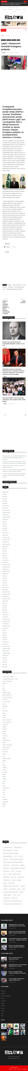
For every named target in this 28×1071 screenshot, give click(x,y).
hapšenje (22, 865)
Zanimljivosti (5, 801)
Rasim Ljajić (10, 287)
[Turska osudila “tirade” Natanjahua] (4, 1040)
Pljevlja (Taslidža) (7, 758)
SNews (3, 52)
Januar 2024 (5, 562)
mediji (10, 874)
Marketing (17, 9)
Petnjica (4, 754)
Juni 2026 (5, 496)
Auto (4, 688)
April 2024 (5, 555)
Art (3, 685)
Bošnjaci (16, 850)
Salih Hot (23, 886)
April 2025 (5, 528)
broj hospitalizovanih (8, 856)
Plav (3, 756)
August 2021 (5, 628)
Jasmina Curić (6, 871)
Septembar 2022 (6, 598)
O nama (4, 9)
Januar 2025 (5, 535)
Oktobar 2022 (6, 596)
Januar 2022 (5, 617)
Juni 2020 (5, 660)
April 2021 (5, 637)
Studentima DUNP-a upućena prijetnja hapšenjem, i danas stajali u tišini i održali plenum (14, 399)
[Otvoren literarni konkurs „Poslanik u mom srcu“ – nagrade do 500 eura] (4, 940)
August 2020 (5, 655)
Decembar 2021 (6, 619)
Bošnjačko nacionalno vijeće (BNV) (10, 853)
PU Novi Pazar (11, 883)
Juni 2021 (5, 632)
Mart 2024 (5, 557)
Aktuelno (8, 35)
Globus (4, 713)
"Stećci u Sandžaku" (7, 681)
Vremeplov (5, 799)
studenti (21, 892)
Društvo (4, 704)
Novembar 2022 (6, 594)
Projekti (4, 770)
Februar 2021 (6, 642)
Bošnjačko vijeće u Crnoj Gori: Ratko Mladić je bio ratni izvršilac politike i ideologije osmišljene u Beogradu (14, 457)
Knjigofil (4, 726)
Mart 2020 (5, 666)
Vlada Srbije (14, 898)
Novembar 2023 (6, 567)
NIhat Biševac (6, 877)
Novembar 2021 (6, 621)
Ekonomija (5, 706)
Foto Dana (5, 710)
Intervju (4, 717)
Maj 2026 (5, 498)
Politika (9, 40)
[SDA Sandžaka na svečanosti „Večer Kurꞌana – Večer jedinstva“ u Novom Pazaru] (16, 1034)
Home (2, 35)
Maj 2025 (5, 526)
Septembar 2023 (6, 571)
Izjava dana (5, 724)
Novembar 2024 (6, 539)
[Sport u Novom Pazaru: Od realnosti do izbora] (4, 959)
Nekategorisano (6, 747)
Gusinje (4, 715)
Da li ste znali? (6, 701)
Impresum (10, 9)
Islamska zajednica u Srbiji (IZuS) (18, 868)
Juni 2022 (5, 605)
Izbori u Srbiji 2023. (7, 722)
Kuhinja (4, 731)
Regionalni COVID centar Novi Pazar (11, 886)
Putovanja (5, 772)
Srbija (18, 40)
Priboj (4, 765)
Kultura (4, 733)
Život (4, 806)
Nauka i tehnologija (7, 745)
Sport (4, 783)
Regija (4, 774)
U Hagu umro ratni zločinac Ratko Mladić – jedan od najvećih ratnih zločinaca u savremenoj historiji (14, 462)
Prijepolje (5, 767)
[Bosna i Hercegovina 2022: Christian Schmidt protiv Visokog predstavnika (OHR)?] (4, 973)
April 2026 (5, 501)
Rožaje (4, 776)
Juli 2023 (4, 576)
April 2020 (5, 664)
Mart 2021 (5, 639)
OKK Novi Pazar (6, 880)
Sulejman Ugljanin (7, 895)
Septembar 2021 (6, 626)
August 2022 (5, 601)
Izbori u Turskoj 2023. (17, 285)
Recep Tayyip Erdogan (19, 287)
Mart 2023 (5, 585)
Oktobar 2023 (6, 569)
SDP (4, 289)
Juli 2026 (4, 494)
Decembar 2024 (6, 537)
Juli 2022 (4, 603)
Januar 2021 (5, 644)
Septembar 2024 (6, 544)
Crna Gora (5, 699)
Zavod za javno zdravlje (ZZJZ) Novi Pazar (12, 904)
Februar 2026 (6, 505)
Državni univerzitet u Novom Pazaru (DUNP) (12, 862)
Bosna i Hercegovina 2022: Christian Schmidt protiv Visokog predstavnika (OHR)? (17, 973)
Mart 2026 (5, 503)
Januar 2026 (5, 508)
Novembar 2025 (6, 512)
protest (5, 883)
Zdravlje (4, 804)
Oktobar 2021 (6, 623)
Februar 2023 (6, 587)
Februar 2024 (6, 560)
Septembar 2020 (6, 653)
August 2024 (5, 546)
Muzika (4, 742)
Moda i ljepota (6, 740)
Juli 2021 (4, 630)
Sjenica (4, 781)
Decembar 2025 (6, 510)
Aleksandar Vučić (18, 847)
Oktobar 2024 (6, 542)
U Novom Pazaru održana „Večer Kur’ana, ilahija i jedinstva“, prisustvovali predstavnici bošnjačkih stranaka (14, 475)
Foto (4, 708)
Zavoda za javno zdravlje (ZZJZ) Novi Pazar (12, 901)
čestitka (9, 285)
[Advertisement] (14, 90)
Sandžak (14, 40)
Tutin (4, 792)
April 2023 (5, 582)
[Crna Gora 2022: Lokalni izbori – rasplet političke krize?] (4, 980)
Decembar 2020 (6, 646)
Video (4, 797)
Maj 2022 (5, 607)
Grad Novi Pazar (14, 865)
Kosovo (5, 874)
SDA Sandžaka (12, 889)
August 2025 (5, 519)
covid (16, 856)
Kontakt (24, 9)
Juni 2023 (5, 578)
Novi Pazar (5, 751)
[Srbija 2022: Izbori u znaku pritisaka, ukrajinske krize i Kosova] (4, 966)
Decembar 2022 (6, 592)
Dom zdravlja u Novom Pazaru (16, 859)
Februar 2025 (6, 533)
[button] (24, 1)
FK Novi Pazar (6, 865)
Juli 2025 (4, 521)
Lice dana (5, 735)
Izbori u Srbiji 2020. (7, 720)
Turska (4, 790)
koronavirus (18, 871)
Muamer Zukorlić (16, 874)
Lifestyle (4, 738)
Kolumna (5, 729)
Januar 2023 (5, 589)
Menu (3, 30)
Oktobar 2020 (6, 651)
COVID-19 (21, 856)
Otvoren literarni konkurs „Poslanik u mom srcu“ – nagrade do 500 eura (14, 466)
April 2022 (5, 610)
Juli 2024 (4, 548)
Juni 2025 (5, 523)
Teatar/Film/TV (6, 788)
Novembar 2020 (6, 648)
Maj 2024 (5, 553)
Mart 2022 (5, 612)
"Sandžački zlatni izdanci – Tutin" (10, 679)
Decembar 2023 (6, 564)
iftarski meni (6, 868)
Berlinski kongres (7, 692)
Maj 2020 (5, 662)
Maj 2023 (5, 580)
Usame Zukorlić (6, 898)
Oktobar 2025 (6, 514)
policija (13, 880)
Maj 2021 (5, 635)
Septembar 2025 (6, 517)
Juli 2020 (4, 657)
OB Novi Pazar (21, 877)
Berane (4, 690)
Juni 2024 (5, 551)
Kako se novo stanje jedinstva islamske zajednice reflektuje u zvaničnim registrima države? (14, 470)
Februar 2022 (6, 614)
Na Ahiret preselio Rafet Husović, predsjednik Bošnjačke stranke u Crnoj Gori (13, 343)
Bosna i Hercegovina (7, 697)
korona (12, 871)
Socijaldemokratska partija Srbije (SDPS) (14, 289)
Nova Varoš (5, 749)
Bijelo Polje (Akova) (7, 695)
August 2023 (5, 573)
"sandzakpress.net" (7, 847)
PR (3, 763)
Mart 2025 (5, 530)
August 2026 (5, 492)
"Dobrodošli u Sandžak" (8, 676)
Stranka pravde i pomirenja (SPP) (10, 892)
